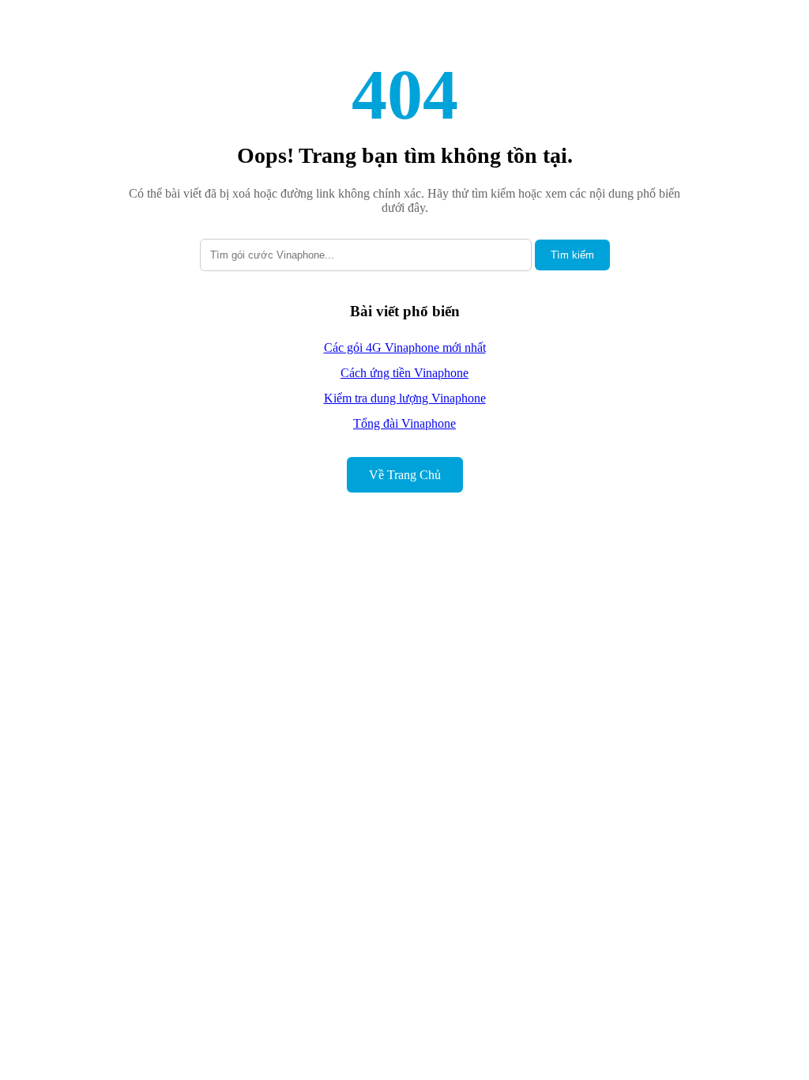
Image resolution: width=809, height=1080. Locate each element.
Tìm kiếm (572, 255)
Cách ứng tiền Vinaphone (404, 373)
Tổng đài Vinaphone (404, 423)
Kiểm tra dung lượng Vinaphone (405, 398)
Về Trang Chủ (405, 474)
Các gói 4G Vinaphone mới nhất (405, 347)
